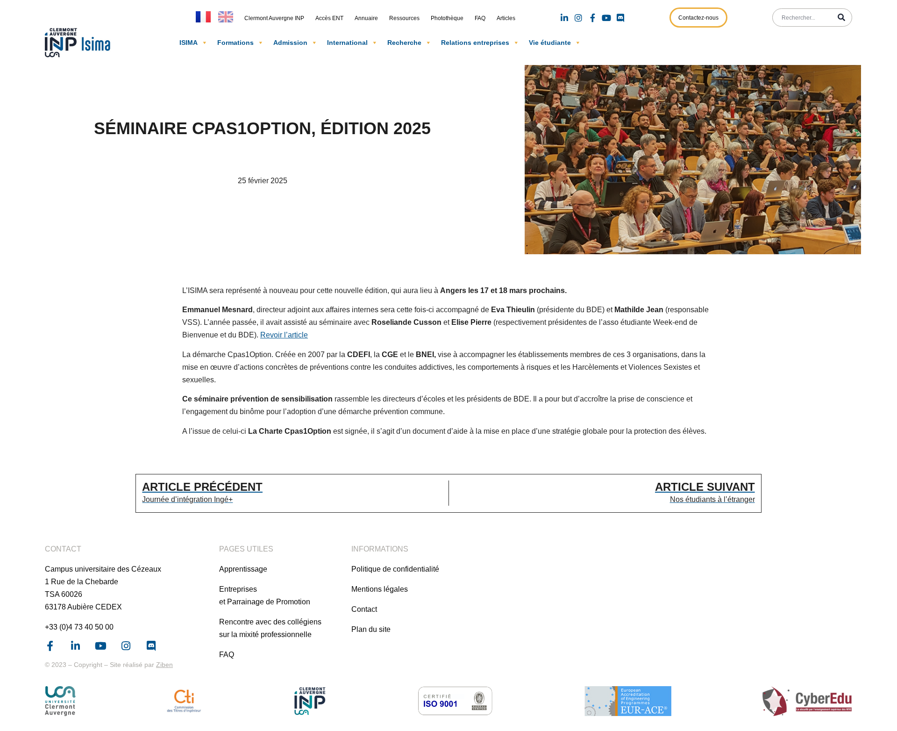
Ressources (404, 18)
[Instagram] (578, 18)
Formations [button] (235, 42)
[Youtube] (606, 18)
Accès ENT (329, 18)
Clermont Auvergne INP (274, 18)
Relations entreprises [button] (475, 42)
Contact (364, 609)
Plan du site (371, 629)
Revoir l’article (284, 335)
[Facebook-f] (592, 18)
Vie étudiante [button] (550, 42)
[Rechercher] (841, 18)
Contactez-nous (698, 17)
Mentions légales (379, 589)
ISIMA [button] (188, 42)
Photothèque (447, 18)
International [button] (347, 42)
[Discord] (620, 18)
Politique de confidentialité (395, 569)
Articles (506, 18)
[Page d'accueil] (80, 42)
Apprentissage (243, 569)
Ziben (164, 664)
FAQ (480, 18)
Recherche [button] (404, 42)
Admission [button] (290, 42)
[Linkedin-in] (564, 18)
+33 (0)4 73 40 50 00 (79, 627)
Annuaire (366, 18)
